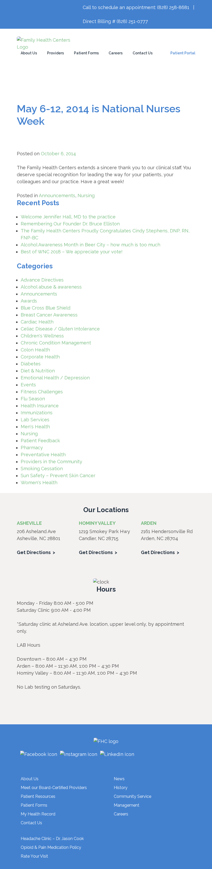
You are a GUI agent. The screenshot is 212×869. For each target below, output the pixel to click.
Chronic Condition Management (56, 342)
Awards (29, 301)
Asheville (29, 523)
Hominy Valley (97, 523)
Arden (148, 523)
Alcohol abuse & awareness (51, 287)
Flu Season (33, 398)
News (119, 778)
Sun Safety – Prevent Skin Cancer (58, 475)
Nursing (86, 195)
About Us (29, 53)
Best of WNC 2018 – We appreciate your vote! (72, 251)
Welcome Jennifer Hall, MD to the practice (68, 216)
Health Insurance (40, 405)
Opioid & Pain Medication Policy (51, 847)
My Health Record (38, 814)
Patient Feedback (40, 440)
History (120, 787)
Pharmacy (32, 447)
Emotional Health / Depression (55, 377)
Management (126, 805)
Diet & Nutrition (38, 370)
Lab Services (35, 419)
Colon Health (35, 349)
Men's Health (35, 426)
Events (28, 384)
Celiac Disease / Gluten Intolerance (60, 329)
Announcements (57, 195)
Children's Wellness (42, 335)
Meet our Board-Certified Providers (54, 787)
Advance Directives (42, 280)
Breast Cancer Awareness (49, 315)
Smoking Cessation (42, 468)
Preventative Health (43, 454)
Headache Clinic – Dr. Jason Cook (52, 838)
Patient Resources (38, 796)
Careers (116, 53)
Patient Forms (86, 53)
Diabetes (31, 363)
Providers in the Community (51, 461)
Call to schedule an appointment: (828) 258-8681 (136, 7)
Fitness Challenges (42, 391)
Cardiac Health (37, 322)
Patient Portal (182, 53)
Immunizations (36, 412)
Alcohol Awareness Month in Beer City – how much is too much (90, 244)
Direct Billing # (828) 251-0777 (115, 21)
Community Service (132, 796)
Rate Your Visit (34, 856)
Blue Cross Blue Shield (45, 308)
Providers (55, 53)
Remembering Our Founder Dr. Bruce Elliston (70, 223)
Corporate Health (40, 356)
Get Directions (34, 552)
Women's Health (39, 482)
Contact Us (143, 53)
